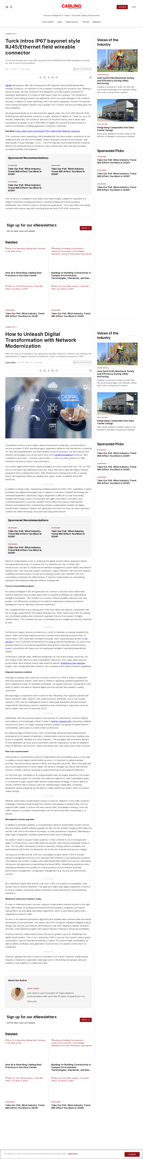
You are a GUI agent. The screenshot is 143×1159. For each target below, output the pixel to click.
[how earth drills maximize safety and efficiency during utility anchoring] (117, 60)
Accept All (132, 1154)
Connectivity (11, 34)
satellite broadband (63, 455)
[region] (71, 1154)
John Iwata (10, 362)
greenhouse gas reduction (72, 663)
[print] (90, 77)
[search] (11, 7)
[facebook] (40, 77)
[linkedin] (44, 77)
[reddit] (53, 77)
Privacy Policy (73, 1154)
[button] (7, 7)
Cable (59, 22)
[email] (57, 77)
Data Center (47, 22)
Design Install (72, 22)
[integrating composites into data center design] (117, 110)
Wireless (97, 22)
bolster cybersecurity (61, 721)
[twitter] (48, 77)
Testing (85, 22)
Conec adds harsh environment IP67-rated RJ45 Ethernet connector (47, 131)
